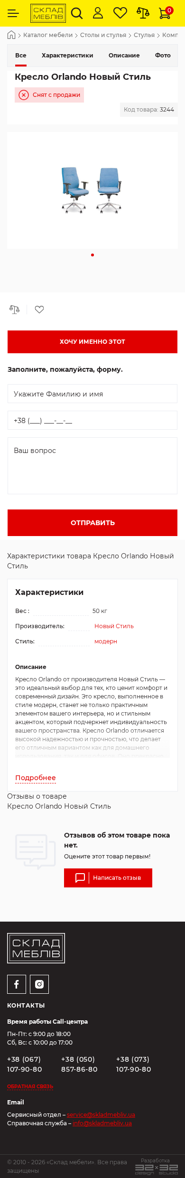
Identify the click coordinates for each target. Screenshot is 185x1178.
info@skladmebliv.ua (102, 1123)
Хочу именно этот (92, 341)
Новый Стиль (114, 626)
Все (21, 55)
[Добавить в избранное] (36, 309)
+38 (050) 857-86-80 (79, 1064)
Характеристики (67, 55)
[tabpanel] (92, 190)
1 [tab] (92, 255)
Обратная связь (30, 1087)
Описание (124, 55)
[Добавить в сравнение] (17, 309)
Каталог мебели (48, 35)
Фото (163, 55)
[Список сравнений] (143, 13)
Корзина (169, 10)
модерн (105, 641)
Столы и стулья (103, 35)
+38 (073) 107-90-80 (133, 1064)
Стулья (144, 35)
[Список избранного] (120, 13)
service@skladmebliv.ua (101, 1114)
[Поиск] (77, 13)
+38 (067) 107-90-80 (24, 1064)
